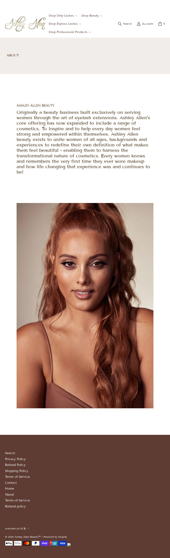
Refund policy (15, 506)
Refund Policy (15, 465)
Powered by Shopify (55, 536)
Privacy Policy (15, 459)
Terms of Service (17, 477)
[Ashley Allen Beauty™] (25, 24)
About (9, 494)
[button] (62, 16)
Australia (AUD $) (151, 4)
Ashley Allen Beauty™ (28, 536)
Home (9, 488)
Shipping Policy (16, 471)
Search (10, 453)
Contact (11, 483)
